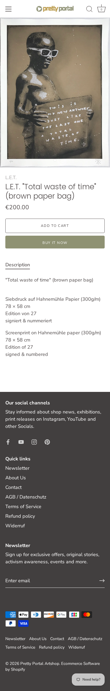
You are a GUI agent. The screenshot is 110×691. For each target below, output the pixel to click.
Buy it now (55, 242)
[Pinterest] (47, 441)
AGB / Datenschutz (25, 497)
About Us (15, 478)
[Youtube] (21, 441)
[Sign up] (102, 580)
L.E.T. (11, 177)
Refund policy (20, 516)
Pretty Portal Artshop (39, 663)
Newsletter (17, 468)
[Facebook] (8, 441)
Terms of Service (23, 506)
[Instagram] (34, 441)
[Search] (89, 10)
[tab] (20, 264)
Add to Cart (55, 225)
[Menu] (8, 9)
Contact (13, 487)
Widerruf (15, 526)
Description (17, 265)
